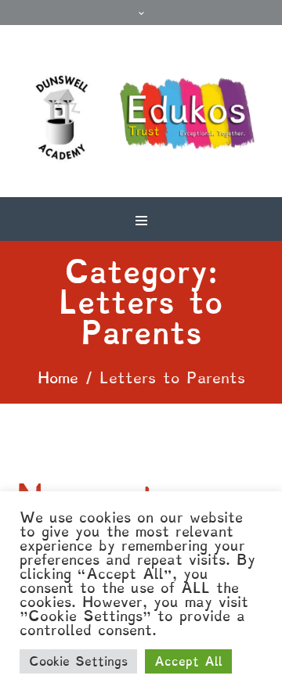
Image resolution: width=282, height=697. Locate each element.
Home (58, 378)
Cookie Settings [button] (78, 661)
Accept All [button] (188, 661)
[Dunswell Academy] (141, 118)
